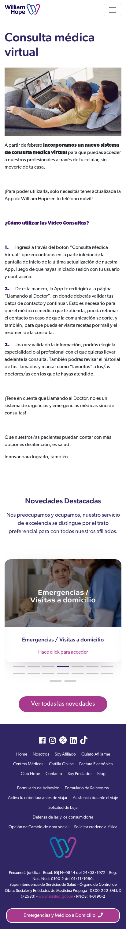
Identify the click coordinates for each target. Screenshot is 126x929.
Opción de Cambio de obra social (39, 827)
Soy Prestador (80, 774)
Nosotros (41, 754)
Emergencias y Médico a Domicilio (60, 915)
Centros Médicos (28, 764)
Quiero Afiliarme (95, 754)
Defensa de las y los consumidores (63, 817)
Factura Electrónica (96, 764)
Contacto (54, 774)
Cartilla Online (61, 764)
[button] (19, 666)
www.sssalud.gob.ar (56, 897)
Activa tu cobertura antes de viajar (37, 798)
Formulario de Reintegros (87, 788)
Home (21, 754)
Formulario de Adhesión (38, 788)
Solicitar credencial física (95, 827)
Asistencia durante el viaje (95, 798)
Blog (101, 774)
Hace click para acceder (63, 652)
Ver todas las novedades (63, 704)
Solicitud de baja (63, 807)
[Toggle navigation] (112, 10)
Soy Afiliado (65, 754)
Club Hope (30, 774)
